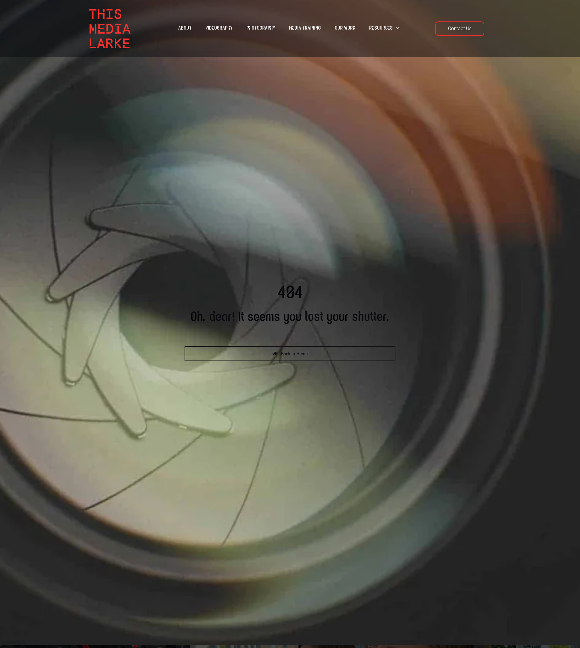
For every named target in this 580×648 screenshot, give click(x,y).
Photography (260, 28)
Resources (381, 28)
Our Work (345, 28)
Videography (219, 28)
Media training (305, 28)
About (185, 28)
